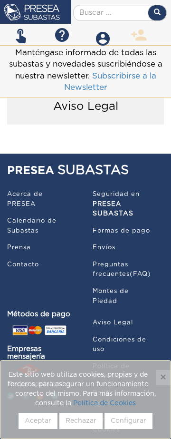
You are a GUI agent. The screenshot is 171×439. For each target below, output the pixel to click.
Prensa (19, 247)
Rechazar (81, 421)
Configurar (128, 421)
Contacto (23, 265)
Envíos (104, 247)
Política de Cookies (104, 403)
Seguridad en (116, 204)
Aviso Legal (113, 323)
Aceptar (38, 421)
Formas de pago (121, 231)
